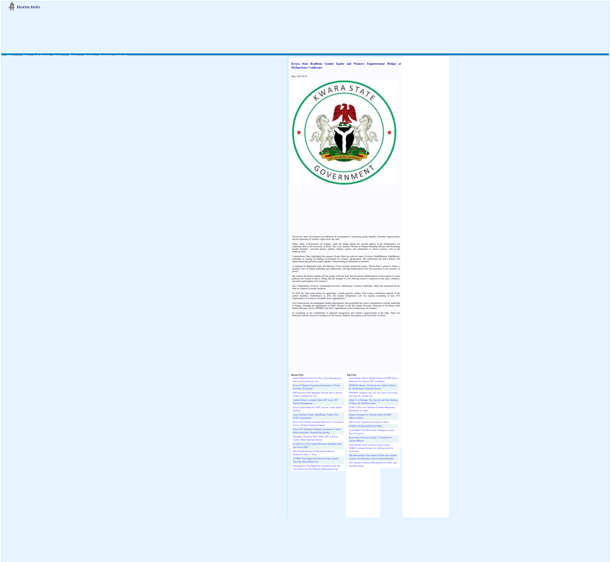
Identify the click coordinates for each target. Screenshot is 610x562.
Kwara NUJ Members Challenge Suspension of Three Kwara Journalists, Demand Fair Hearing (317, 431)
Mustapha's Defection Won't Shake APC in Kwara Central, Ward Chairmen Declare (315, 438)
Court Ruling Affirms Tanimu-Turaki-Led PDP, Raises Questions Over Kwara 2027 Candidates (373, 379)
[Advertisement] (236, 24)
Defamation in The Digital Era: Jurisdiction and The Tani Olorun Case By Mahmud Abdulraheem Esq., (316, 467)
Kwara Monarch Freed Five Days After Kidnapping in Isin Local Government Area (317, 379)
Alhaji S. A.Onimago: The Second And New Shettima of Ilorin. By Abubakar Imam (373, 401)
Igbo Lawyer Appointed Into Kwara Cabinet (369, 421)
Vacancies (89, 55)
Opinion (57, 55)
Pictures (73, 55)
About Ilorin (105, 55)
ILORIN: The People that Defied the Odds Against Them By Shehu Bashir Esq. (316, 460)
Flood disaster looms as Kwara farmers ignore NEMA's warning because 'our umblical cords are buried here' (371, 448)
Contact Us (121, 55)
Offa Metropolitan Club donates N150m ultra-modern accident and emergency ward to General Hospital (373, 457)
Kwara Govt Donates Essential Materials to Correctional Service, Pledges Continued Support (318, 423)
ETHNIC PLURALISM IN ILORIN (365, 426)
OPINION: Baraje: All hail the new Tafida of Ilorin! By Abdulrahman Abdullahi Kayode (372, 387)
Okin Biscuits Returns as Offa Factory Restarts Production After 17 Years (313, 453)
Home (10, 55)
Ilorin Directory (42, 55)
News (26, 55)
